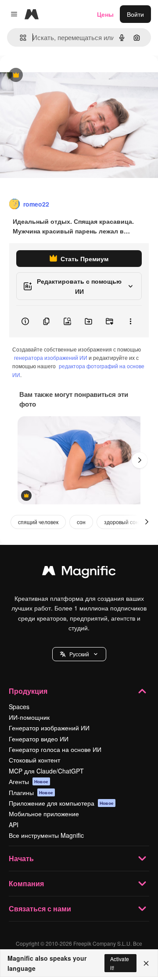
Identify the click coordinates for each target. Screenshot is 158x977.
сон (81, 522)
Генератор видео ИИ (38, 738)
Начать (21, 858)
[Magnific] (79, 572)
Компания (26, 883)
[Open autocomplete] (19, 37)
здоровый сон (121, 522)
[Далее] (139, 460)
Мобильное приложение (44, 813)
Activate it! (119, 963)
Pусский (79, 654)
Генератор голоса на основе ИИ (55, 749)
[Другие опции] (130, 321)
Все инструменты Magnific (46, 835)
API (13, 824)
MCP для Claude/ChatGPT (46, 770)
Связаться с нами (40, 908)
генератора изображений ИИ (50, 357)
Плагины (31, 792)
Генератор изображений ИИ (49, 727)
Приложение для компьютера (61, 803)
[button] (79, 654)
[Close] (146, 963)
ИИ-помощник (29, 717)
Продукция (28, 691)
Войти (135, 14)
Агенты (28, 781)
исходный (59, 75)
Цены (105, 14)
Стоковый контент (34, 759)
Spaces (19, 706)
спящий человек (38, 522)
